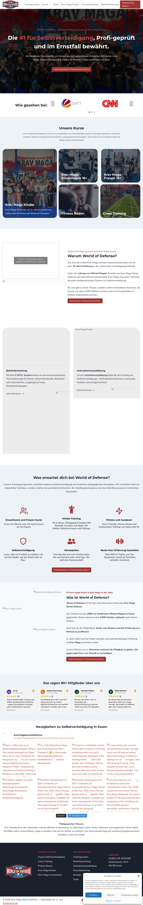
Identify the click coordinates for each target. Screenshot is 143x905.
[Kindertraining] (30, 183)
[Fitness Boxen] (79, 201)
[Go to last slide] (53, 103)
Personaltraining (90, 4)
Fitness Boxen (45, 865)
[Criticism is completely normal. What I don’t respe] (89, 760)
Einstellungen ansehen (129, 895)
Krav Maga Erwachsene (50, 874)
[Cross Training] (120, 201)
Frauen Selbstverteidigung (51, 856)
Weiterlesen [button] (11, 710)
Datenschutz (109, 901)
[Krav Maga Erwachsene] (78, 166)
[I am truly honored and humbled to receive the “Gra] (123, 795)
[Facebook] (83, 900)
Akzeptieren (93, 895)
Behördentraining (110, 4)
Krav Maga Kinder (70, 4)
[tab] (89, 112)
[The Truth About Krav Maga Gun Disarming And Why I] (54, 760)
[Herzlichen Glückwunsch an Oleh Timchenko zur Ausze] (54, 795)
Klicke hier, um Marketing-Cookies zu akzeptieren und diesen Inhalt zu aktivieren (30, 260)
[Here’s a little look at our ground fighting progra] (19, 760)
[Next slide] (131, 103)
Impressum (117, 901)
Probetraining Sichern (128, 4)
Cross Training (45, 861)
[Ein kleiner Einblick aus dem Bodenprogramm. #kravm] (19, 795)
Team (55, 4)
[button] (138, 876)
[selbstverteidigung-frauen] (120, 166)
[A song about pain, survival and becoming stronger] (123, 760)
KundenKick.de (10, 903)
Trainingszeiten (32, 4)
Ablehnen (111, 895)
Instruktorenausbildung (85, 865)
